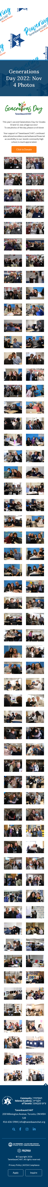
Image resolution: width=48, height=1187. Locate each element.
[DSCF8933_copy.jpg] (35, 358)
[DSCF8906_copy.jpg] (13, 261)
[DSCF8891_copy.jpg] (13, 163)
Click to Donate (24, 149)
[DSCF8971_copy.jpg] (35, 554)
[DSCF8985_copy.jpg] (13, 603)
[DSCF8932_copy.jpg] (13, 391)
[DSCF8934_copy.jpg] (35, 375)
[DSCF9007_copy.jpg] (13, 814)
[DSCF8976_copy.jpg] (13, 635)
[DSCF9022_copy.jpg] (35, 863)
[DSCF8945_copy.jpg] (13, 375)
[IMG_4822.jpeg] (13, 1010)
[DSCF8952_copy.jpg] (35, 407)
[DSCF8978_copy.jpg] (35, 603)
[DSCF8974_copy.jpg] (13, 586)
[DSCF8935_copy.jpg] (35, 309)
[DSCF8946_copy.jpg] (13, 456)
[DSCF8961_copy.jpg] (35, 521)
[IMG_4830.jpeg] (35, 1010)
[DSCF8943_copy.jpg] (35, 293)
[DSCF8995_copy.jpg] (35, 717)
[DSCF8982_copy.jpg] (35, 668)
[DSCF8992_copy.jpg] (13, 717)
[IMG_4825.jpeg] (35, 961)
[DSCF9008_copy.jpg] (35, 765)
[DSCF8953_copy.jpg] (13, 423)
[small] (20, 1129)
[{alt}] (24, 1100)
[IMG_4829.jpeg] (35, 977)
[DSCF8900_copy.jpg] (35, 228)
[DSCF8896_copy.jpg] (35, 261)
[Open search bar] (13, 1129)
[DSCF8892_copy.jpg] (35, 179)
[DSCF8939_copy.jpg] (13, 309)
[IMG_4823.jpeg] (13, 977)
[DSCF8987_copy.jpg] (35, 635)
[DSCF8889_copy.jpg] (35, 163)
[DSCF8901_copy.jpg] (13, 244)
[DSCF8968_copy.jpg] (13, 554)
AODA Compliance (31, 1165)
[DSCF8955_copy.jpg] (35, 489)
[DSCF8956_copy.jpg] (35, 423)
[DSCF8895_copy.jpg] (13, 277)
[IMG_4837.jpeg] (13, 1059)
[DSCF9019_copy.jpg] (13, 880)
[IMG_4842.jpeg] (35, 1026)
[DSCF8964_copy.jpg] (35, 537)
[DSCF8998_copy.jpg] (13, 749)
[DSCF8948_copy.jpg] (13, 472)
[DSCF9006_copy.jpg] (35, 814)
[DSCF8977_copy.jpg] (35, 619)
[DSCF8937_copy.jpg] (13, 358)
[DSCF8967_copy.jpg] (13, 570)
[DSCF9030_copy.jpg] (13, 896)
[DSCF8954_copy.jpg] (13, 440)
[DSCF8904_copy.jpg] (13, 293)
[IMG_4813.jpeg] (35, 945)
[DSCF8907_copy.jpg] (13, 326)
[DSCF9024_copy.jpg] (35, 880)
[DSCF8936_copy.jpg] (13, 342)
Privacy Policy (15, 1165)
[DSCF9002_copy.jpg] (35, 798)
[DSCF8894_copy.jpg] (13, 212)
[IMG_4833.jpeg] (13, 1026)
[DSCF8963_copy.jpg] (13, 537)
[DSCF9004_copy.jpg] (13, 847)
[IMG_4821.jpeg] (13, 961)
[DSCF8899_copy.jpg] (13, 228)
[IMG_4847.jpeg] (13, 1075)
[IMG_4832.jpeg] (13, 1042)
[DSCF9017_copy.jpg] (13, 765)
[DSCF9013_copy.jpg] (35, 733)
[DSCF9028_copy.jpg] (13, 912)
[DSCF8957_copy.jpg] (35, 472)
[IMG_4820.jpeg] (13, 945)
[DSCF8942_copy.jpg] (35, 391)
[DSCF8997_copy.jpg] (13, 700)
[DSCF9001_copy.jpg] (35, 782)
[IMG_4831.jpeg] (35, 993)
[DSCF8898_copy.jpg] (35, 212)
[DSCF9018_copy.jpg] (13, 831)
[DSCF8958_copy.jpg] (13, 521)
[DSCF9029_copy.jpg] (35, 896)
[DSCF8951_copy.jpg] (13, 407)
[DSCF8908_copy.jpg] (35, 277)
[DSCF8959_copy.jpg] (35, 505)
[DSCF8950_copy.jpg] (35, 456)
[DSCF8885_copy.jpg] (35, 195)
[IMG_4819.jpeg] (13, 928)
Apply (16, 1172)
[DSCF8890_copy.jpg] (13, 195)
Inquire (33, 1172)
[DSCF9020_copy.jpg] (13, 863)
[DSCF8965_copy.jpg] (35, 586)
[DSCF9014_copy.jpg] (13, 798)
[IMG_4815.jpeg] (35, 928)
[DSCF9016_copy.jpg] (13, 782)
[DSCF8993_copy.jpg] (35, 684)
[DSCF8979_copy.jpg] (13, 668)
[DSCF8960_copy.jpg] (13, 505)
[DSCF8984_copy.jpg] (13, 619)
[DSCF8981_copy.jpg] (13, 651)
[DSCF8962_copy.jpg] (13, 489)
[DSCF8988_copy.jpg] (35, 651)
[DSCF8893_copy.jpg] (13, 179)
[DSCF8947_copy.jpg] (35, 440)
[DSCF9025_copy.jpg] (35, 847)
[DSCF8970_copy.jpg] (35, 570)
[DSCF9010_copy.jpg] (35, 831)
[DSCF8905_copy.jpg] (35, 244)
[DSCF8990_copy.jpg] (35, 700)
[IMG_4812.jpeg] (35, 912)
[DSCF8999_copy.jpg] (35, 749)
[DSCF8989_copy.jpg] (13, 684)
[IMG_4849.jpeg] (35, 1075)
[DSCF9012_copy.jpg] (13, 733)
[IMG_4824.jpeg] (13, 993)
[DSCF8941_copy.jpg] (35, 342)
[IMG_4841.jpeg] (35, 1059)
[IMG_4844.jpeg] (35, 1042)
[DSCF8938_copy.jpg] (35, 326)
